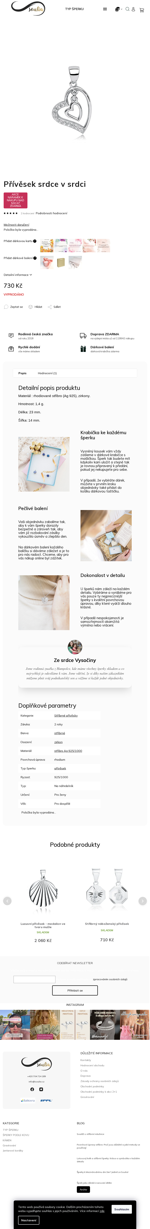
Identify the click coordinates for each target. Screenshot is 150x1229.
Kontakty (85, 1060)
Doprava (85, 1075)
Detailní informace (16, 275)
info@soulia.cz (36, 1081)
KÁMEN (7, 1140)
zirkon (58, 742)
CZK (119, 9)
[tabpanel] (43, 901)
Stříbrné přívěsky (66, 715)
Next (143, 901)
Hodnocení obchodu (92, 1065)
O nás (84, 1070)
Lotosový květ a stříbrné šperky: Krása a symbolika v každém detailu (108, 1160)
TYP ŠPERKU (10, 1129)
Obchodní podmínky (92, 1086)
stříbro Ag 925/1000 (68, 751)
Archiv (83, 1189)
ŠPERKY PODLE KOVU (16, 1135)
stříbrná (59, 733)
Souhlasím (121, 1209)
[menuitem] (74, 9)
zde (102, 1211)
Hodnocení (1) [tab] (47, 373)
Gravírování (87, 1096)
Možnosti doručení (16, 224)
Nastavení (28, 1220)
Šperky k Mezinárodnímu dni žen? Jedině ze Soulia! (102, 1172)
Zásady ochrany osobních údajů (99, 1081)
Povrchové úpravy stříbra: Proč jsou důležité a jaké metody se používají (108, 1146)
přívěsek (60, 768)
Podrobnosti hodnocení (51, 213)
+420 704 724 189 (36, 1076)
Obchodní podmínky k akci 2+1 (98, 1091)
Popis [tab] (22, 373)
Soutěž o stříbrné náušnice (90, 1134)
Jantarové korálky (13, 1150)
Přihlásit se (75, 990)
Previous (6, 901)
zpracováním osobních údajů (110, 979)
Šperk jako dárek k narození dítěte (94, 1182)
